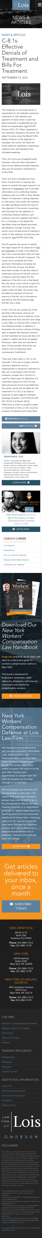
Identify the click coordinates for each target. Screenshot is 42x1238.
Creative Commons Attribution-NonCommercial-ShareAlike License (20, 1220)
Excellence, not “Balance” (14, 564)
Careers (6, 1042)
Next (26, 425)
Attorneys (7, 1033)
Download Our (19, 635)
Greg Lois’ (7, 656)
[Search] (6, 1137)
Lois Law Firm (10, 1191)
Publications (8, 1057)
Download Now (22, 696)
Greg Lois (21, 1177)
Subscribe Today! (23, 906)
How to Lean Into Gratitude (15, 555)
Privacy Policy (9, 1105)
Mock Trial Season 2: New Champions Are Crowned (21, 519)
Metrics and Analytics (13, 1095)
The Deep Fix (9, 545)
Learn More (19, 482)
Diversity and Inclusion (14, 1090)
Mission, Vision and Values (16, 1028)
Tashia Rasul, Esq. (14, 456)
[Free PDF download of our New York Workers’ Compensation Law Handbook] (21, 597)
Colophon (7, 1100)
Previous (18, 418)
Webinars (7, 1062)
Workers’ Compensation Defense (19, 1023)
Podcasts (7, 1066)
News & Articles (14, 35)
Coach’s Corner (9, 1071)
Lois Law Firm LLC (10, 1199)
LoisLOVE (7, 1086)
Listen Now (22, 529)
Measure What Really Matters (16, 560)
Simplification (9, 550)
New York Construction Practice (17, 462)
